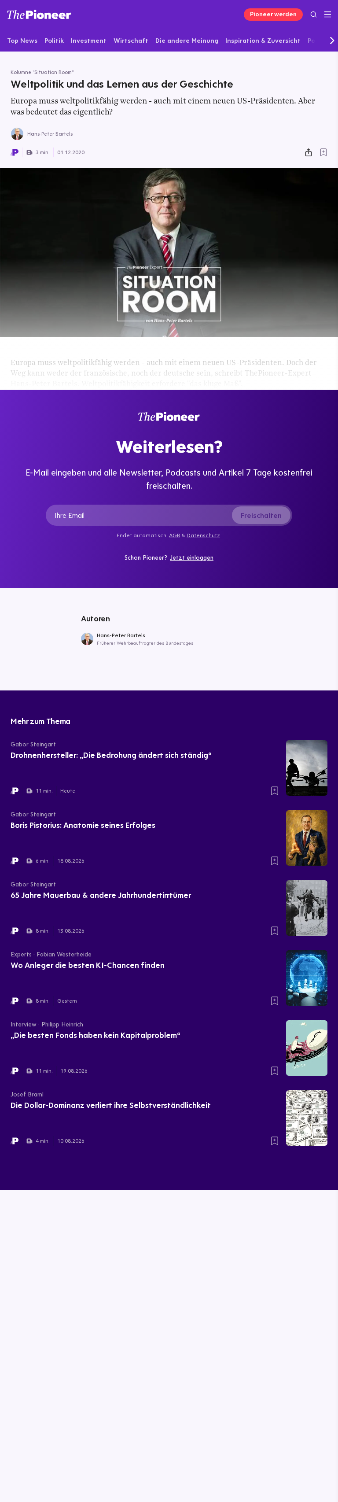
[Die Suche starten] (313, 14)
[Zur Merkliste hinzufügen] (323, 152)
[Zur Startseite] (39, 14)
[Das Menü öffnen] (327, 14)
